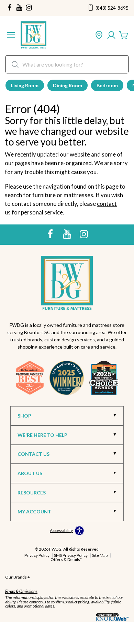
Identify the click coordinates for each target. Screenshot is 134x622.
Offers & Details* (66, 559)
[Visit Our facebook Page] (9, 8)
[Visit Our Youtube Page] (68, 234)
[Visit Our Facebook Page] (51, 234)
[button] (10, 35)
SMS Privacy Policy (71, 555)
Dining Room (67, 85)
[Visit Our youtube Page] (19, 8)
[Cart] (124, 35)
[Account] (111, 35)
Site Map (100, 555)
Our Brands (17, 577)
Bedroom (107, 85)
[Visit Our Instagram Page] (83, 234)
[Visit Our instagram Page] (29, 8)
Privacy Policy (36, 555)
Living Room (24, 85)
